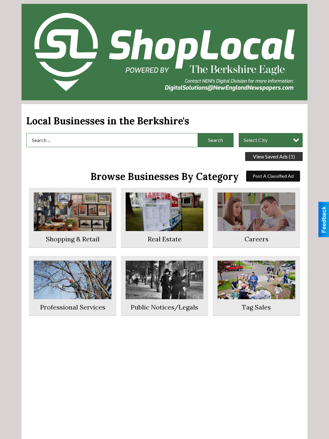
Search (215, 140)
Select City (256, 140)
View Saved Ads (274, 156)
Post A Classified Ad (273, 176)
